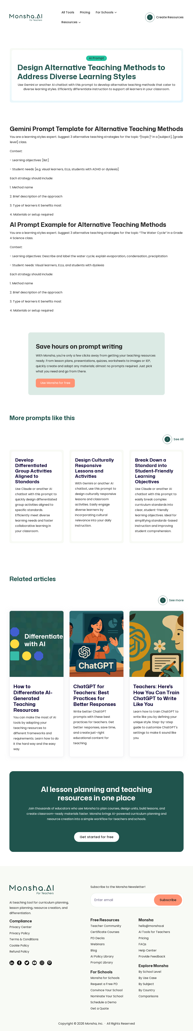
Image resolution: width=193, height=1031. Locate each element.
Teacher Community (105, 926)
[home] (25, 17)
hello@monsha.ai (151, 926)
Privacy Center (20, 927)
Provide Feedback (152, 956)
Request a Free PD (104, 984)
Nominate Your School (106, 996)
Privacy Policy (19, 933)
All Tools (67, 12)
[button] (106, 12)
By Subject (146, 984)
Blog (93, 950)
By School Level (150, 972)
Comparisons (148, 996)
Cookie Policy (19, 946)
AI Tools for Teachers (154, 932)
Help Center (148, 950)
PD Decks (97, 938)
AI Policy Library (102, 956)
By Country (147, 990)
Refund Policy (19, 952)
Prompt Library (101, 962)
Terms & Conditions (23, 939)
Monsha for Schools (104, 978)
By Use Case (148, 978)
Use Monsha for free (55, 383)
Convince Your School (106, 990)
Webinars (97, 944)
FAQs (142, 944)
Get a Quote (99, 1008)
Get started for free (96, 837)
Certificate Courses (104, 932)
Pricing (85, 12)
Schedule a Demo (103, 1002)
